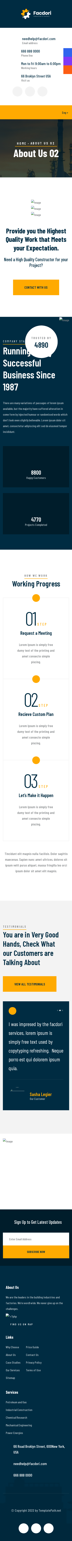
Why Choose (12, 1347)
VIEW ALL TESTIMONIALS (29, 984)
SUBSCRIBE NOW (36, 1252)
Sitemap (10, 1378)
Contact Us (32, 1355)
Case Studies (13, 1362)
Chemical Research (16, 1417)
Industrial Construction (19, 1410)
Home (21, 143)
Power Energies (14, 1433)
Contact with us (36, 287)
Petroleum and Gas (16, 1402)
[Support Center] (67, 70)
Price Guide (32, 1347)
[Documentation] (67, 61)
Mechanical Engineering (19, 1425)
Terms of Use (33, 1370)
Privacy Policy (33, 1362)
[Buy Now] (67, 52)
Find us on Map (21, 1324)
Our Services (13, 1370)
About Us (11, 1355)
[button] (62, 112)
